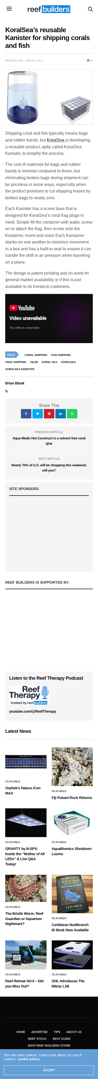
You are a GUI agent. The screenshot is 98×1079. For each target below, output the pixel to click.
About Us (74, 1031)
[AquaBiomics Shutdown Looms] (72, 822)
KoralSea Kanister (19, 369)
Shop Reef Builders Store (49, 1045)
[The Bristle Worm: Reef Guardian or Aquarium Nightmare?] (26, 888)
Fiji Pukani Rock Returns (72, 798)
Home (20, 1031)
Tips (57, 1031)
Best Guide (61, 1038)
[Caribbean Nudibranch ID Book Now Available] (72, 894)
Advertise (39, 1031)
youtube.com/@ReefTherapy (32, 711)
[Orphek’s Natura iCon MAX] (26, 761)
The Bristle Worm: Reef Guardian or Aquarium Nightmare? (24, 918)
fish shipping (61, 355)
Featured (12, 781)
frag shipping (15, 362)
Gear (34, 362)
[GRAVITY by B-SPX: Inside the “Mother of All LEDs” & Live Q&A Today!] (26, 822)
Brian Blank (14, 60)
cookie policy (28, 1059)
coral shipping (36, 355)
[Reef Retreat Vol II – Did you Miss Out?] (26, 954)
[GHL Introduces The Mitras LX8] (72, 954)
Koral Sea (49, 362)
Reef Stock (37, 1038)
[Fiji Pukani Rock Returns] (72, 766)
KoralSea (56, 140)
